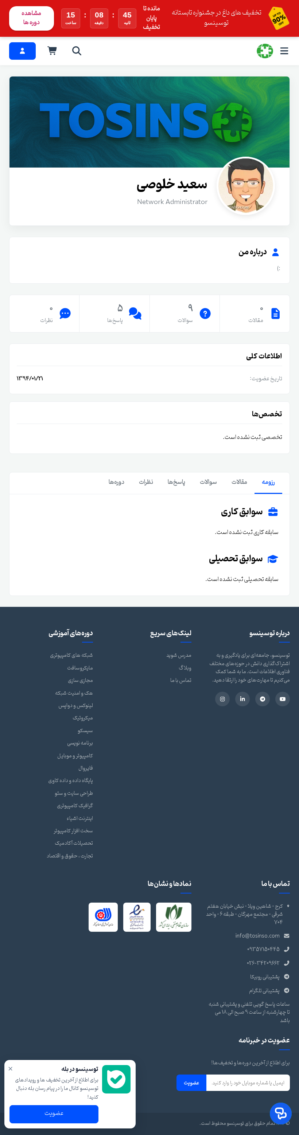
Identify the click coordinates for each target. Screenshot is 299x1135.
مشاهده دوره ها (31, 18)
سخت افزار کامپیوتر (73, 831)
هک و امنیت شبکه (74, 693)
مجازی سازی (80, 680)
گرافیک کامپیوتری (75, 806)
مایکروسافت (80, 668)
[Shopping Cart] (52, 51)
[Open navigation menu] (284, 50)
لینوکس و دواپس (75, 706)
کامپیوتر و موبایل (75, 756)
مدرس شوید (178, 655)
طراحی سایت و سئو (74, 793)
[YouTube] (282, 699)
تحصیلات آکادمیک (74, 843)
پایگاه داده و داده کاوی (70, 781)
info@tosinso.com (258, 936)
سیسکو (85, 731)
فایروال (85, 768)
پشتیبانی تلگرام (264, 991)
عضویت (191, 1083)
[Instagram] (222, 699)
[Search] (77, 51)
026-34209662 (263, 963)
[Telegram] (262, 699)
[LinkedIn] (242, 699)
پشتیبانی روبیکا (265, 977)
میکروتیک (83, 718)
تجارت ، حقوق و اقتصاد (70, 856)
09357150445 (263, 950)
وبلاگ (185, 668)
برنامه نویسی (80, 743)
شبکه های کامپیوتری (71, 655)
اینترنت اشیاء (80, 818)
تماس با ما (180, 680)
